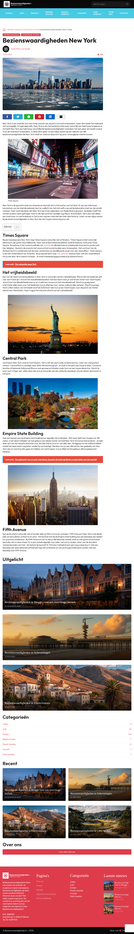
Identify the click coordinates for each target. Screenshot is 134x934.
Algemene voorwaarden (46, 894)
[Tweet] (18, 116)
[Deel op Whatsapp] (28, 116)
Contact (124, 13)
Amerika (47, 245)
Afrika (8, 13)
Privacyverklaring (43, 898)
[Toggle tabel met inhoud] (16, 227)
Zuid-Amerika (97, 13)
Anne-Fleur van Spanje (20, 49)
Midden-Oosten (49, 13)
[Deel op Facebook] (7, 116)
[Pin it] (39, 116)
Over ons (111, 13)
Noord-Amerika (65, 13)
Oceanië (82, 13)
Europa (34, 13)
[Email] (61, 116)
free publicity (62, 253)
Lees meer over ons (67, 852)
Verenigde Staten (31, 30)
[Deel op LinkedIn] (50, 116)
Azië (21, 13)
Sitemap (39, 890)
